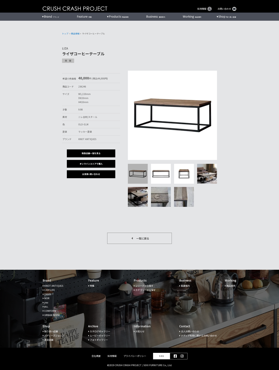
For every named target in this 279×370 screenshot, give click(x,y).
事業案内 (155, 16)
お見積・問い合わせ (91, 174)
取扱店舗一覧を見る (91, 153)
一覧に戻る (142, 238)
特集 (84, 16)
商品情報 (75, 33)
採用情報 (201, 9)
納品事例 (192, 16)
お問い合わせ (224, 9)
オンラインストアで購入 (91, 163)
